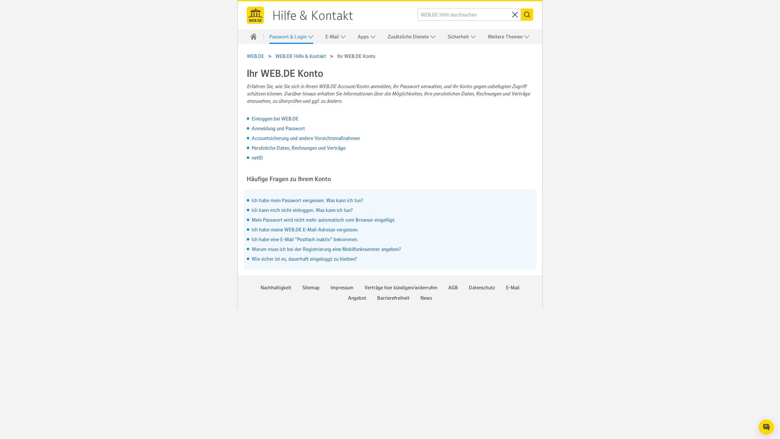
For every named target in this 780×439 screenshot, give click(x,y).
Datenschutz (482, 287)
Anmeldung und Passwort (278, 128)
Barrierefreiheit (393, 298)
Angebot (357, 298)
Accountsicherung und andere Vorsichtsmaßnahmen (306, 138)
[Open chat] (766, 427)
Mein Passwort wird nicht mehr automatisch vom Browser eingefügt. (323, 220)
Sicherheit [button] (459, 37)
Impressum (342, 287)
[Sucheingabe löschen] (515, 14)
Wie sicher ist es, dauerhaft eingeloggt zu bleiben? (304, 259)
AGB (453, 287)
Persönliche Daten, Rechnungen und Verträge (299, 148)
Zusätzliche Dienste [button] (409, 37)
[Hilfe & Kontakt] (253, 36)
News (426, 298)
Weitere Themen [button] (506, 37)
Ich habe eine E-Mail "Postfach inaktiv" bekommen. (305, 239)
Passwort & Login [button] (288, 37)
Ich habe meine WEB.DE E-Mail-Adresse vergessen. (305, 230)
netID (257, 158)
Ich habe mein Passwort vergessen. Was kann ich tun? (307, 200)
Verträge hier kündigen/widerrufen (400, 287)
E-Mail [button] (332, 37)
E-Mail (512, 287)
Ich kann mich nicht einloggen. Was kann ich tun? (302, 210)
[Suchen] (527, 15)
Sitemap (311, 287)
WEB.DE (255, 15)
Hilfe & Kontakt (312, 15)
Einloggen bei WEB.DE (275, 119)
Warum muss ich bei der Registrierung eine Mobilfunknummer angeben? (326, 249)
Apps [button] (364, 37)
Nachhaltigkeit (276, 287)
